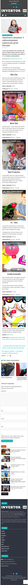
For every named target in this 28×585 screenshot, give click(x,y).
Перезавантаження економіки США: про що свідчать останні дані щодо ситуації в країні (13, 347)
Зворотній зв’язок (4, 565)
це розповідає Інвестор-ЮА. (16, 58)
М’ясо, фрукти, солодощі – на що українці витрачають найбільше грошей (12, 352)
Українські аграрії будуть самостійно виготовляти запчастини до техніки (18, 458)
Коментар (3, 391)
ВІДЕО (2, 544)
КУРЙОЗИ (3, 540)
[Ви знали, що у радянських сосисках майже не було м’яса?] (5, 449)
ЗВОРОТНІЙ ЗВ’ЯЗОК (5, 546)
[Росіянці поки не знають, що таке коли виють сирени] (5, 464)
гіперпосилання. (14, 579)
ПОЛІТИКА (3, 533)
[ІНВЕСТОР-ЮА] (2, 15)
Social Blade (22, 71)
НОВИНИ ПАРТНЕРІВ (5, 548)
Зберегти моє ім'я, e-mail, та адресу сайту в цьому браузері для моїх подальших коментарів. (12, 436)
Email (2, 418)
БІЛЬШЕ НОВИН (4, 551)
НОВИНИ (4, 35)
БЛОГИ (2, 542)
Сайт (2, 426)
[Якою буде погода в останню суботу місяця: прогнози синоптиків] (5, 486)
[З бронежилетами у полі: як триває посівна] (5, 471)
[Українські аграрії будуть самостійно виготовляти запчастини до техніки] (5, 456)
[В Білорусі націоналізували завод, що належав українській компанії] (14, 363)
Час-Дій (11, 334)
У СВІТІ (2, 537)
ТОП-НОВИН (10, 35)
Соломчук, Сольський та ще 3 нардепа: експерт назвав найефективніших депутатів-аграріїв (18, 480)
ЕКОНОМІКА (3, 535)
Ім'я (2, 411)
